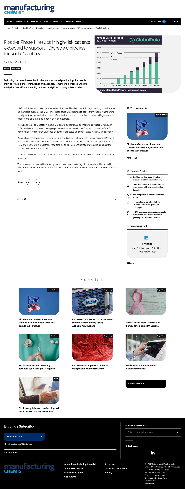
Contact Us (70, 476)
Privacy (108, 472)
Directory (58, 22)
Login (173, 22)
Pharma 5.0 (36, 22)
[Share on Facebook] (37, 182)
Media (6, 68)
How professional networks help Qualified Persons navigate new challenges (146, 205)
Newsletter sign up (74, 472)
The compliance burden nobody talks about (148, 196)
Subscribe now (136, 383)
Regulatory (16, 68)
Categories (20, 22)
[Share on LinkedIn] (29, 182)
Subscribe (156, 22)
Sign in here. (27, 444)
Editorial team (73, 22)
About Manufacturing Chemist (80, 464)
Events (47, 22)
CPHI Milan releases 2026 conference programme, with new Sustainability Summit (148, 187)
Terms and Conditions (116, 468)
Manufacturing (161, 114)
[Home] (9, 28)
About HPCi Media (73, 468)
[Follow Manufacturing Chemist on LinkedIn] (153, 453)
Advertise (110, 464)
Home (9, 22)
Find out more (10, 453)
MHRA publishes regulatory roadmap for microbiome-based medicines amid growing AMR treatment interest (150, 215)
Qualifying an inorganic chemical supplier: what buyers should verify (147, 178)
